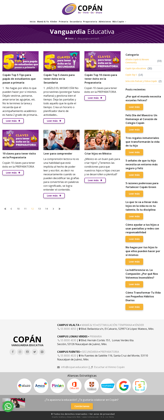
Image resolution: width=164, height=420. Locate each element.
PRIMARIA (96, 336)
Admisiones (105, 21)
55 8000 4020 (67, 355)
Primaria (63, 21)
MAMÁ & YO (89, 325)
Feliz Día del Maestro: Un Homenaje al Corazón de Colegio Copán (141, 119)
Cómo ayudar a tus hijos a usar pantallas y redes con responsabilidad (142, 228)
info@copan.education (72, 367)
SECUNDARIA (90, 352)
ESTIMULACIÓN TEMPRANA (115, 325)
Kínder (53, 21)
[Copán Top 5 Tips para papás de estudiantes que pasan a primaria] (20, 61)
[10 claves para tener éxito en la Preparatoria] (20, 140)
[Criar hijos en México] (102, 140)
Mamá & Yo (43, 21)
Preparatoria (90, 21)
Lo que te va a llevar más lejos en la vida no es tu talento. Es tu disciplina (142, 205)
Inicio (33, 21)
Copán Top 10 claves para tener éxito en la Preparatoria (101, 78)
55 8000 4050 (67, 329)
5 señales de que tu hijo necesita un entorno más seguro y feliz (142, 164)
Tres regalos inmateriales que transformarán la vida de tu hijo (143, 141)
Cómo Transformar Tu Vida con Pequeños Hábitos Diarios (143, 296)
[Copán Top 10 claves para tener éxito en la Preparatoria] (102, 61)
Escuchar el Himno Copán (107, 367)
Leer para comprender (58, 153)
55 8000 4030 (67, 340)
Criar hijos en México (98, 153)
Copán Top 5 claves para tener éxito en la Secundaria (59, 78)
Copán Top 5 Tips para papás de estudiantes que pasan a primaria (19, 78)
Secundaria (76, 21)
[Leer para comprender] (61, 140)
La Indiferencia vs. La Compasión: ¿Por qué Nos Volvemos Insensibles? (142, 273)
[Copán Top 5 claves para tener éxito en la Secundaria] (61, 61)
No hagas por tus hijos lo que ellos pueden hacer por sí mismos (143, 251)
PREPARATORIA (109, 352)
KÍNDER (139, 325)
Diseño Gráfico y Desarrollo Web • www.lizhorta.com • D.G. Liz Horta (83, 417)
